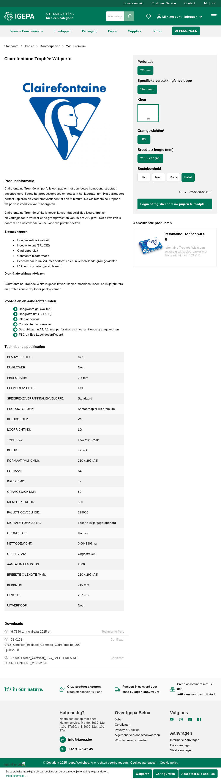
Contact (189, 3)
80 (144, 139)
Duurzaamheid (133, 3)
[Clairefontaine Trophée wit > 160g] (151, 247)
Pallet (188, 177)
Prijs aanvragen (180, 745)
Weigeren (142, 773)
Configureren (165, 773)
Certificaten (122, 724)
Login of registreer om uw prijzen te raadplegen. (175, 204)
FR (214, 3)
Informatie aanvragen (184, 740)
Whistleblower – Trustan (131, 740)
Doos (173, 177)
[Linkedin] (190, 719)
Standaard (147, 89)
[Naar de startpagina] (19, 16)
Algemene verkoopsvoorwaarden (137, 735)
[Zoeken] (129, 16)
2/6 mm (145, 70)
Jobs (118, 719)
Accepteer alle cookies (198, 773)
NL (206, 3)
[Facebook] (199, 719)
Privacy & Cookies (127, 729)
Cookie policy (169, 762)
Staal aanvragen (181, 750)
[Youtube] (172, 719)
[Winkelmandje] (214, 15)
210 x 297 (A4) (150, 158)
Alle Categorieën (59, 16)
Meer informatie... (16, 775)
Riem (158, 177)
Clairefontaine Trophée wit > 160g (182, 236)
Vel (144, 177)
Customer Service (164, 3)
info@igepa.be (80, 739)
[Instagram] (181, 719)
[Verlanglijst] (148, 16)
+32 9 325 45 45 (80, 749)
